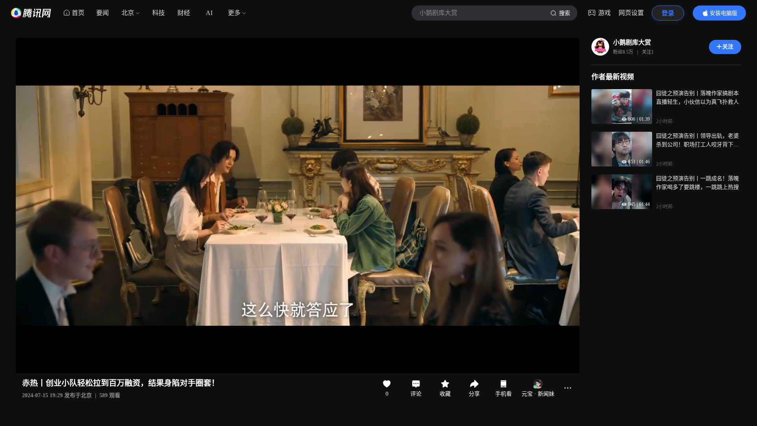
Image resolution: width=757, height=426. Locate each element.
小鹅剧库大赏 (632, 42)
